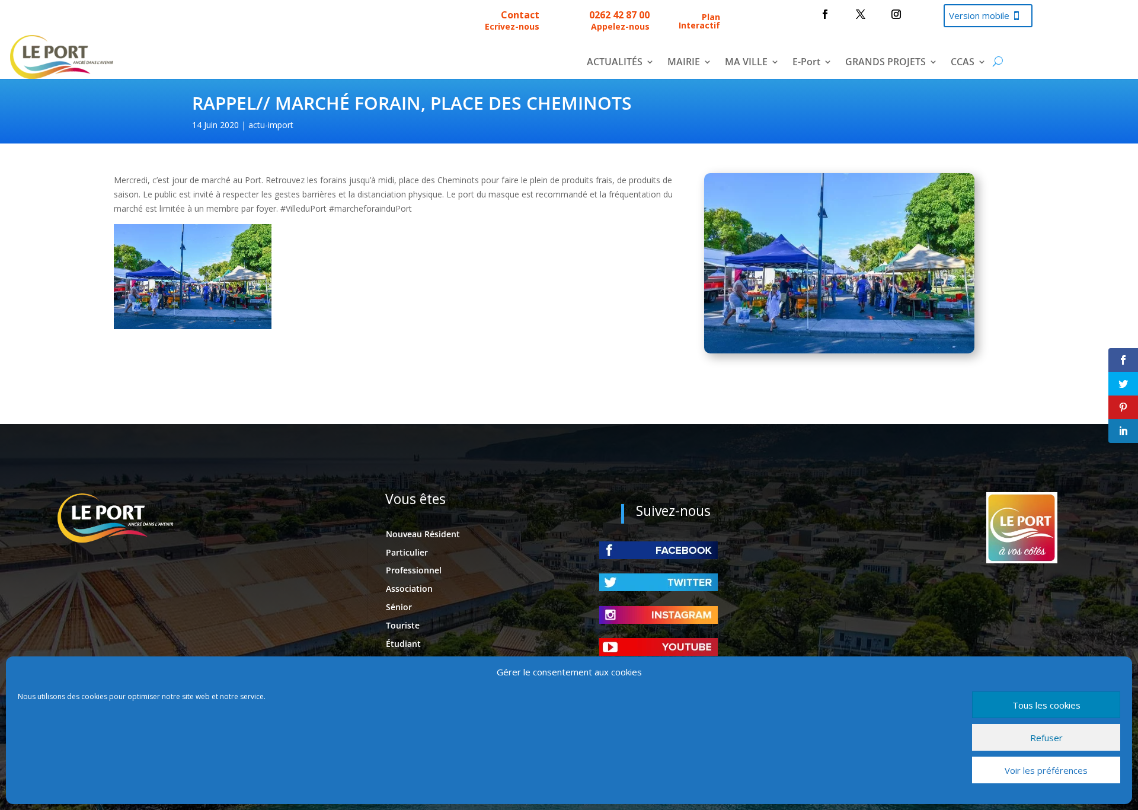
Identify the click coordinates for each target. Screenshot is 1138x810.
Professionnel (414, 570)
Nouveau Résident (423, 534)
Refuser (1046, 738)
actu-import (270, 124)
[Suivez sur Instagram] (896, 14)
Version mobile (979, 15)
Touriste (403, 625)
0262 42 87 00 (619, 14)
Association (409, 588)
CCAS (962, 63)
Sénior (399, 607)
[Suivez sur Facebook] (825, 14)
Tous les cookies (1046, 705)
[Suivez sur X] (860, 14)
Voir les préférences (1046, 770)
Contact (520, 14)
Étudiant (403, 643)
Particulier (407, 552)
